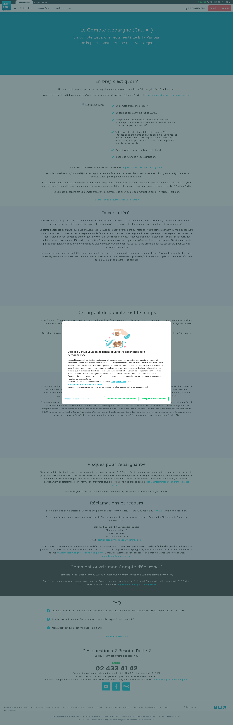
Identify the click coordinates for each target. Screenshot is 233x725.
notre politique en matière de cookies (85, 384)
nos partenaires (119, 382)
